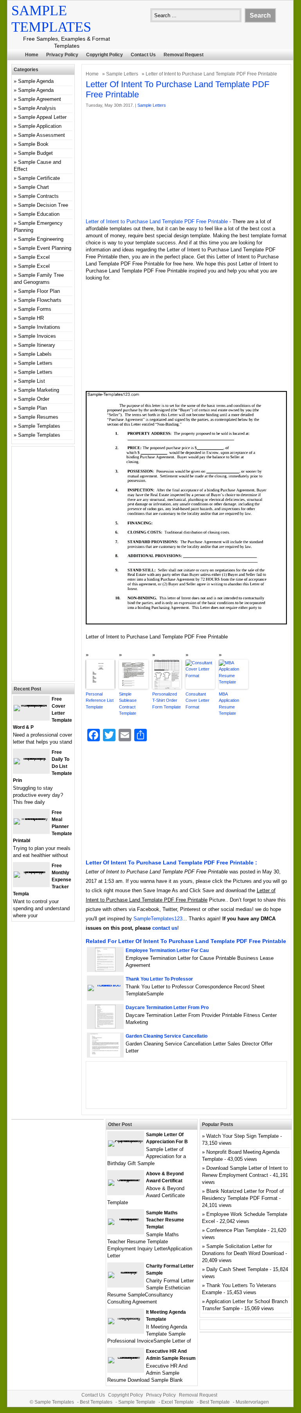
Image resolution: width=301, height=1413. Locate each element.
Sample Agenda (36, 81)
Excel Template (177, 1402)
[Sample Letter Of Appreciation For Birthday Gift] (125, 1140)
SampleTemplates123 (157, 919)
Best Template (215, 1402)
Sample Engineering (40, 239)
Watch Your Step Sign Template (242, 1136)
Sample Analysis (37, 108)
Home (31, 54)
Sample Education (38, 214)
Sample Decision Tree (43, 205)
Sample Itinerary (36, 345)
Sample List (31, 381)
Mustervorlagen (252, 1402)
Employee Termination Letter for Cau (167, 950)
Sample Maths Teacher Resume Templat (165, 1220)
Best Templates (96, 1402)
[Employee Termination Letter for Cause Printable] (105, 969)
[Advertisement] (186, 163)
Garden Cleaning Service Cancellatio (166, 1036)
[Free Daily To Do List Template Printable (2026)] (31, 758)
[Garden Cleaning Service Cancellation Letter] (105, 1055)
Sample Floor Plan (39, 291)
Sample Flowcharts (39, 300)
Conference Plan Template (236, 1230)
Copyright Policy (104, 54)
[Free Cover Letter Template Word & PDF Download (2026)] (31, 705)
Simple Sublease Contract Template (128, 704)
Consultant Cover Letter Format (197, 700)
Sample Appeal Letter (42, 117)
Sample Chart (33, 187)
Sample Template (136, 1402)
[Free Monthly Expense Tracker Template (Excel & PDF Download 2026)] (31, 871)
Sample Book (33, 144)
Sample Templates (39, 426)
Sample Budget (35, 153)
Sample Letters (122, 74)
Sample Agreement (39, 99)
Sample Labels (35, 354)
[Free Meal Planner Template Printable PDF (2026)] (31, 818)
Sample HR (31, 318)
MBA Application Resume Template (229, 704)
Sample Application (39, 126)
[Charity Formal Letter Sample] (125, 1272)
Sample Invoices (37, 336)
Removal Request (184, 54)
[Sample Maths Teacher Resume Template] (125, 1218)
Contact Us (143, 54)
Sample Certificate (39, 178)
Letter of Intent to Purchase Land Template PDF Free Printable (157, 221)
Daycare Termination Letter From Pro (167, 1007)
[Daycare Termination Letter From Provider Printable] (105, 1026)
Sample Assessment (41, 135)
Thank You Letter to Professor (159, 979)
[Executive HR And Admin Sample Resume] (125, 1357)
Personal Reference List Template (100, 700)
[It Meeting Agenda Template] (125, 1318)
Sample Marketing (38, 390)
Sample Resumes (38, 417)
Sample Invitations (39, 327)
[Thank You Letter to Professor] (105, 985)
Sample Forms (34, 309)
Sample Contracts (38, 196)
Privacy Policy (62, 54)
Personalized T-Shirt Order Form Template (166, 700)
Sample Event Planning (44, 248)
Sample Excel (34, 257)
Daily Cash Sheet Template (237, 1269)
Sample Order (33, 399)
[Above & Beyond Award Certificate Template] (125, 1179)
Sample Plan (32, 408)
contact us (164, 928)
